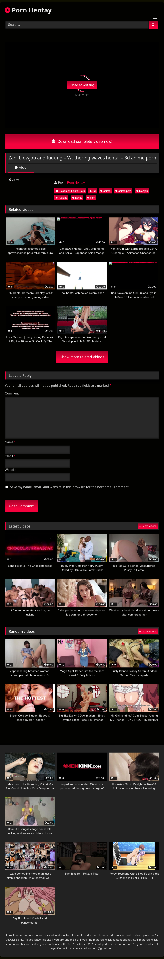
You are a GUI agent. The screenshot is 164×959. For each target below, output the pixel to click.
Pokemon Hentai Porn (72, 190)
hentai (78, 197)
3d (94, 190)
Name (10, 442)
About (22, 167)
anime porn (124, 190)
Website (10, 469)
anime (106, 190)
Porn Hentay (31, 10)
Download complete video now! (84, 141)
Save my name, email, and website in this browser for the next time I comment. (69, 487)
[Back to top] (151, 947)
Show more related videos (82, 357)
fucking (63, 197)
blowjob (143, 190)
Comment (12, 393)
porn (92, 197)
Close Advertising (82, 85)
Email (10, 456)
